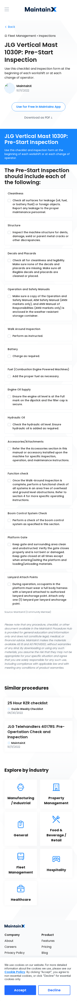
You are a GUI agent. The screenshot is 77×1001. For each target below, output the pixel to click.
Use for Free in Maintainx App (38, 107)
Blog (44, 953)
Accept (20, 990)
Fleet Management (22, 36)
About (8, 941)
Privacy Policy (14, 953)
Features (48, 941)
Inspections (47, 36)
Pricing (46, 947)
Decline (54, 990)
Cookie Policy (14, 972)
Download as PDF (37, 117)
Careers (10, 947)
